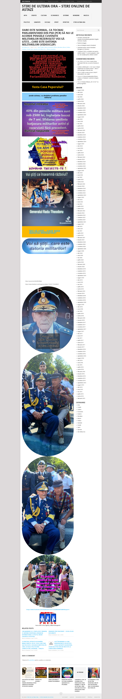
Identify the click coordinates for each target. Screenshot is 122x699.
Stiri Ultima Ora (79, 22)
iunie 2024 (80, 148)
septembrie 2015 (82, 382)
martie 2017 (81, 342)
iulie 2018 (80, 306)
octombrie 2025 (82, 112)
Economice (55, 15)
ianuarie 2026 (81, 105)
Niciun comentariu (51, 49)
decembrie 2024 (82, 134)
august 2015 (81, 385)
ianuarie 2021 (81, 239)
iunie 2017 (80, 336)
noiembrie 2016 (81, 351)
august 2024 (81, 143)
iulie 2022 (80, 199)
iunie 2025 (80, 121)
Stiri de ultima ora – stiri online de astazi (56, 7)
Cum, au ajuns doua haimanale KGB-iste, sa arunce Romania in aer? (88, 63)
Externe (66, 15)
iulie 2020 (80, 253)
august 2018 (81, 304)
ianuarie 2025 (81, 132)
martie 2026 (81, 101)
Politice (27, 22)
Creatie (34, 15)
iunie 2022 (80, 202)
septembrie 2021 (82, 222)
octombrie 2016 (82, 353)
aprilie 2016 (80, 367)
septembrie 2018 (82, 302)
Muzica (86, 15)
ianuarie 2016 (81, 373)
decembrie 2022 (82, 188)
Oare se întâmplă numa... (68, 1)
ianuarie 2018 (81, 320)
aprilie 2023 (80, 179)
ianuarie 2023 (81, 186)
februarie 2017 (81, 344)
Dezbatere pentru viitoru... (85, 1)
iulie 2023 (80, 172)
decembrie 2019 (82, 269)
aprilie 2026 (80, 99)
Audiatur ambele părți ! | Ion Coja (86, 67)
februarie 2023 (81, 184)
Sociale (47, 22)
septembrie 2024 (82, 141)
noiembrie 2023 (81, 164)
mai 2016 (80, 365)
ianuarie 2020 (81, 266)
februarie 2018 (81, 318)
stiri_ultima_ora (25, 47)
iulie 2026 (80, 92)
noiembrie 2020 (81, 244)
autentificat (32, 660)
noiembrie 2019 (81, 271)
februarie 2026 (81, 103)
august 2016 (81, 358)
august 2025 (81, 117)
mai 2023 (80, 177)
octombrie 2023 (82, 166)
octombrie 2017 (82, 327)
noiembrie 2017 (81, 324)
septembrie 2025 (82, 114)
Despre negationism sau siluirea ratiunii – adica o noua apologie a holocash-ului (89, 68)
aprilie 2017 (80, 340)
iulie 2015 (80, 387)
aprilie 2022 (80, 206)
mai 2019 (80, 284)
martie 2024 (81, 155)
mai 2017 (80, 338)
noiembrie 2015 (81, 378)
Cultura (44, 15)
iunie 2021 (80, 228)
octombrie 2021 (82, 219)
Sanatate (37, 22)
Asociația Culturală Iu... (38, 1)
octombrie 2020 (82, 246)
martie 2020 (81, 262)
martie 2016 (81, 369)
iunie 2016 (80, 362)
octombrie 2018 (82, 300)
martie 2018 (81, 315)
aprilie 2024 (80, 152)
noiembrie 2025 (81, 110)
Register (97, 697)
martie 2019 (81, 289)
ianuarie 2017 (81, 347)
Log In (72, 697)
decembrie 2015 (82, 376)
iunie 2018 (80, 309)
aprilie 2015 (80, 394)
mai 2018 (80, 311)
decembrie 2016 (82, 349)
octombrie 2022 (82, 193)
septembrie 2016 (82, 356)
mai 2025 (80, 123)
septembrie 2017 (82, 329)
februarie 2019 (81, 291)
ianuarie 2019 (81, 293)
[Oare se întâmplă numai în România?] (54, 672)
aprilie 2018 (80, 313)
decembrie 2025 (82, 108)
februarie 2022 (81, 210)
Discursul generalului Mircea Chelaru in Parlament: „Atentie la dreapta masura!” (88, 78)
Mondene (76, 15)
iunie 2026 (80, 94)
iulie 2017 (80, 333)
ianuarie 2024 (81, 159)
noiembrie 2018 (81, 298)
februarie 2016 (81, 371)
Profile (90, 697)
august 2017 (81, 331)
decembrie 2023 (82, 161)
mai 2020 (80, 257)
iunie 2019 (80, 282)
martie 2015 (81, 396)
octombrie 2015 (82, 380)
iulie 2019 (80, 280)
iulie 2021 (80, 226)
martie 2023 (81, 181)
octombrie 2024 (82, 139)
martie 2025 (81, 128)
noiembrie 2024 (81, 137)
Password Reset (81, 697)
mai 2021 (80, 231)
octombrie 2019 (82, 273)
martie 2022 (81, 208)
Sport (56, 22)
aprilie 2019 (80, 286)
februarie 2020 (81, 264)
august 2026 (81, 90)
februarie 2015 (81, 398)
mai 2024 (80, 150)
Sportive (66, 22)
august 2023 (81, 170)
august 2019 (81, 277)
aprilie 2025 (80, 126)
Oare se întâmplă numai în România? (87, 45)
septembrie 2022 (82, 195)
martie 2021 (81, 235)
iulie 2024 (80, 146)
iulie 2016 (80, 360)
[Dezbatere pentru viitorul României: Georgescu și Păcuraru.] (67, 672)
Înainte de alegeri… (82, 43)
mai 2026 (80, 97)
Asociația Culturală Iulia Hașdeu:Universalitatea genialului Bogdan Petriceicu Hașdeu (88, 39)
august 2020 (81, 251)
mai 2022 (80, 204)
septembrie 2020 (82, 248)
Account (65, 697)
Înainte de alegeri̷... (53, 1)
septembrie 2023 (82, 168)
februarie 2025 (81, 130)
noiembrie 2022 (81, 190)
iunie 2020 (80, 255)
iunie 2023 (80, 175)
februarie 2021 (81, 237)
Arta (25, 15)
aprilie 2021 (80, 233)
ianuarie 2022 (81, 213)
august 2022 (81, 197)
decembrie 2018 (82, 295)
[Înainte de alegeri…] (41, 672)
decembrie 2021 (82, 215)
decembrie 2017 (82, 322)
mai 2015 (80, 391)
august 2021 (81, 224)
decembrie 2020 (82, 242)
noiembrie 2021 (81, 217)
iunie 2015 (80, 389)
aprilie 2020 (80, 260)
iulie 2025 (80, 119)
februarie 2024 (81, 157)
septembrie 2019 (82, 275)
